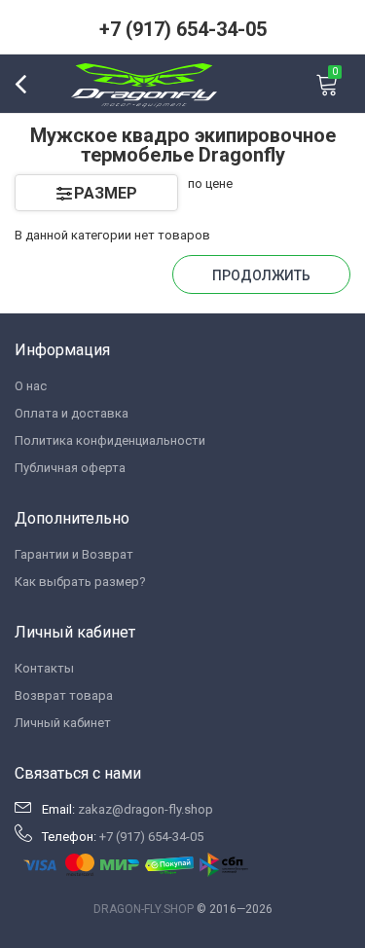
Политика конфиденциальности (110, 440)
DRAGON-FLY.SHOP (143, 909)
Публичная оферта (70, 467)
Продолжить (261, 275)
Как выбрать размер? (80, 581)
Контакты (44, 668)
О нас (31, 386)
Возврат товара (64, 695)
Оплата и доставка (71, 413)
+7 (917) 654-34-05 (183, 29)
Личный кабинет (63, 722)
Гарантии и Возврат (74, 554)
